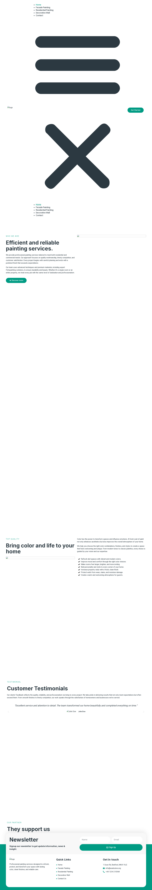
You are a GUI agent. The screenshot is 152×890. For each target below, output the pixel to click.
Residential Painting (44, 210)
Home (38, 204)
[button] (77, 110)
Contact (39, 15)
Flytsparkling (11, 270)
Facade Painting (43, 207)
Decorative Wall (43, 212)
